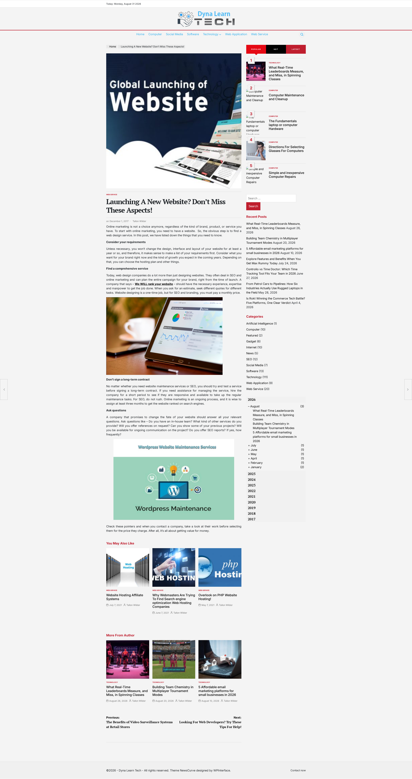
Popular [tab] (256, 49)
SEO (249, 359)
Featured (252, 335)
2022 (252, 491)
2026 (252, 399)
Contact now (298, 770)
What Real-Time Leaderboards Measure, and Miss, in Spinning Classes (127, 691)
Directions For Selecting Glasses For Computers (286, 149)
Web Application (236, 34)
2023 (252, 485)
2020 (252, 502)
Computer (155, 34)
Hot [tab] (276, 49)
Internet (251, 347)
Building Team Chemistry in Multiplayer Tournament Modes (172, 691)
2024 (252, 479)
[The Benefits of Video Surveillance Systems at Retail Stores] (4, 389)
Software (193, 34)
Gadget (251, 341)
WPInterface (221, 770)
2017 (252, 519)
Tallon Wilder (139, 221)
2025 (252, 473)
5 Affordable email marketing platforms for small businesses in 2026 (217, 691)
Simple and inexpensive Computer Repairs (286, 175)
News (250, 353)
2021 (252, 496)
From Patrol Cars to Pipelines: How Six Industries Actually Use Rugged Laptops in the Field (274, 288)
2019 (252, 508)
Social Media (174, 34)
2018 (252, 513)
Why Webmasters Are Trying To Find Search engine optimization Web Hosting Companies (173, 601)
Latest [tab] (296, 49)
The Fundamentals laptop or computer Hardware (283, 125)
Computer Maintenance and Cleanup (286, 97)
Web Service (259, 34)
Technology (210, 34)
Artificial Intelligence (259, 323)
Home (140, 34)
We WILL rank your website (154, 284)
